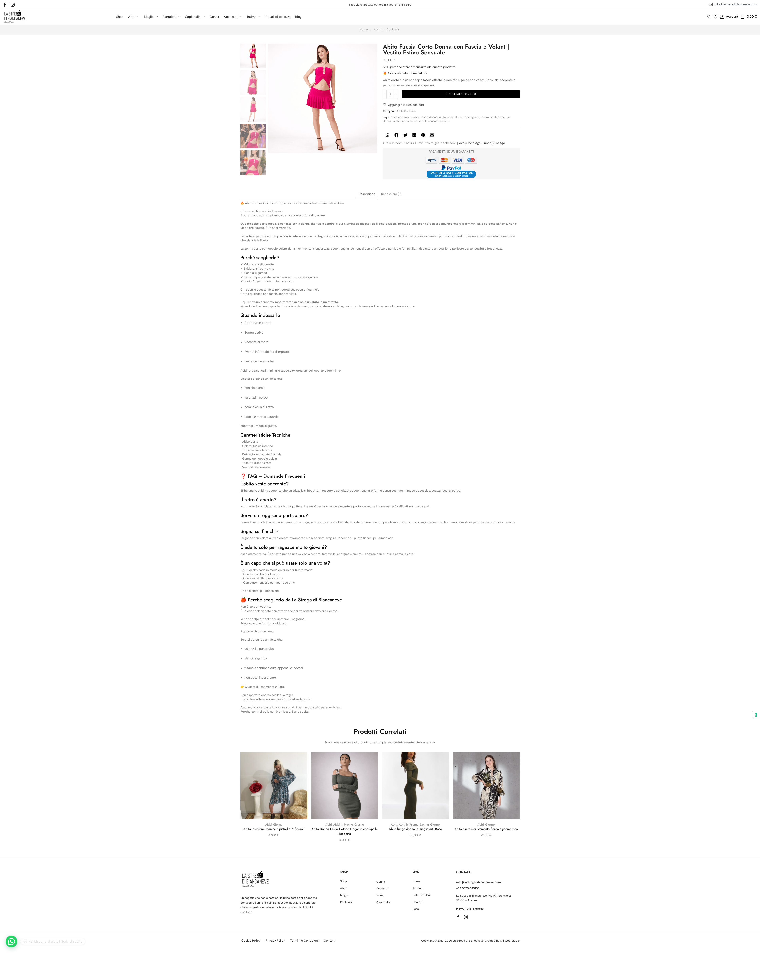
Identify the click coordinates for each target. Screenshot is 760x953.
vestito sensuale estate (433, 121)
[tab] (367, 194)
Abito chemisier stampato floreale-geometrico (486, 829)
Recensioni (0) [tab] (391, 194)
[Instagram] (13, 5)
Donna (424, 825)
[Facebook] (5, 5)
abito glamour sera (477, 117)
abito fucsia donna (451, 117)
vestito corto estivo (405, 121)
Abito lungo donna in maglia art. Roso (415, 829)
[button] (715, 17)
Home (364, 29)
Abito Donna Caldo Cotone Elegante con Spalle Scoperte (345, 831)
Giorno (278, 825)
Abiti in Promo (343, 825)
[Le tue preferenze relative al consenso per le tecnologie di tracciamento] (756, 715)
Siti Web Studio (510, 940)
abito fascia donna (425, 117)
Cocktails (393, 29)
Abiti (377, 29)
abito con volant (401, 117)
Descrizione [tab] (367, 194)
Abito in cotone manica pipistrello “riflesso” (273, 829)
